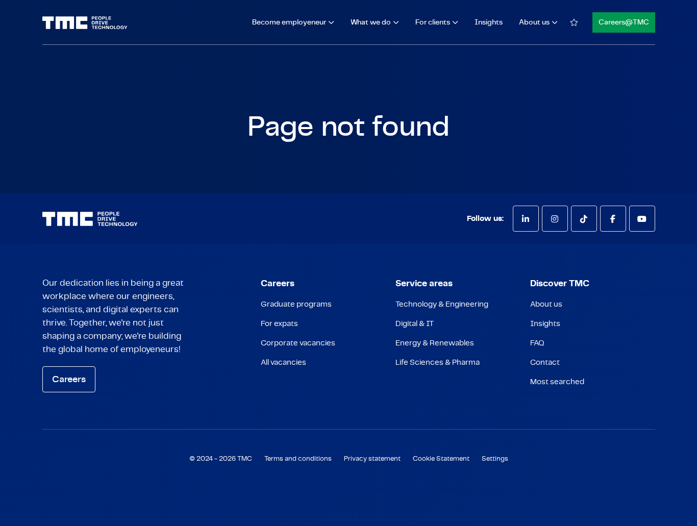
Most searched (557, 382)
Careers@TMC (624, 22)
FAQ (537, 343)
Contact (545, 362)
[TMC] (85, 22)
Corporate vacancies (298, 343)
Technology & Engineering (441, 304)
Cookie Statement (441, 459)
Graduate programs (296, 304)
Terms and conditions (298, 459)
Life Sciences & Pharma (437, 362)
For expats (279, 324)
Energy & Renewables (434, 343)
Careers (69, 379)
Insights (489, 22)
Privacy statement (372, 459)
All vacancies (283, 362)
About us (546, 304)
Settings (495, 459)
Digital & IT (414, 324)
